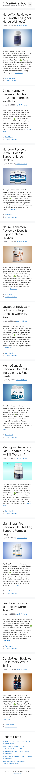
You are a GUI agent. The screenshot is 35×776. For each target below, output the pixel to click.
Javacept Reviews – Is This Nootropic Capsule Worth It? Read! (16, 312)
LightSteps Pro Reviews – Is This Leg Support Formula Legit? (17, 529)
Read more (19, 73)
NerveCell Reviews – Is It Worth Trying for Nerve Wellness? (17, 18)
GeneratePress (17, 773)
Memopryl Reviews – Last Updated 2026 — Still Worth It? (17, 451)
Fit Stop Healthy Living (14, 3)
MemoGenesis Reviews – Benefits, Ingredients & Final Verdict (16, 371)
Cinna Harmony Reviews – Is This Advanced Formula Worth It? (16, 96)
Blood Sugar (9, 137)
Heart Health (9, 724)
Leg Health (8, 591)
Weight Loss (9, 646)
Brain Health (9, 353)
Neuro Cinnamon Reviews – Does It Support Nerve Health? (15, 232)
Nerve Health (9, 214)
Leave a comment (11, 81)
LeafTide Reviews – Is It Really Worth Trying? (16, 606)
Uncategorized (10, 78)
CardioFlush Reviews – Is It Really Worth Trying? (17, 662)
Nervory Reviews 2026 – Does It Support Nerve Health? (14, 155)
